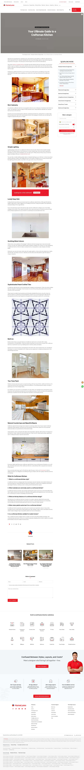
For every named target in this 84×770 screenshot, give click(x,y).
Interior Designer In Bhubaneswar (73, 756)
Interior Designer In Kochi (73, 759)
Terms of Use (53, 714)
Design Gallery (31, 5)
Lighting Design (11, 749)
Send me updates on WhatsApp (64, 124)
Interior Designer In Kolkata (7, 760)
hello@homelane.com (69, 735)
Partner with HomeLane (8, 1)
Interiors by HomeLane (51, 9)
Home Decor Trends (63, 104)
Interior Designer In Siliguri (7, 765)
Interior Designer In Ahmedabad (8, 756)
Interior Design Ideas (71, 710)
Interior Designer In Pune (27, 763)
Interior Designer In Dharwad (41, 757)
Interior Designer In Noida (73, 762)
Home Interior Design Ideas (64, 100)
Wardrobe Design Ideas (63, 89)
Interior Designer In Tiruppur (58, 765)
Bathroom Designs (73, 748)
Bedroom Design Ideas (63, 93)
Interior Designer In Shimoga (66, 763)
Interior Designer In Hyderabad (19, 759)
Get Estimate (33, 712)
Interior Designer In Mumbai (60, 760)
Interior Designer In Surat (17, 765)
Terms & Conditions (54, 716)
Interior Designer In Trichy (68, 765)
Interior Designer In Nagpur (18, 762)
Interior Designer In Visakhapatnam (42, 766)
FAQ (52, 718)
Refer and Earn (16, 1)
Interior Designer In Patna (17, 763)
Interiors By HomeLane (72, 712)
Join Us (22, 1)
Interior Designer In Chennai (19, 757)
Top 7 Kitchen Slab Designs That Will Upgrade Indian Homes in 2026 (46, 565)
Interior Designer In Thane (27, 765)
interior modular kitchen (18, 64)
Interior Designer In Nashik (28, 762)
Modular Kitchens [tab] (13, 752)
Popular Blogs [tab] (13, 744)
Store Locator (71, 1)
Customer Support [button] (63, 1)
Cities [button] (26, 1)
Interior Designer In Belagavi (31, 756)
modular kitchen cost (25, 154)
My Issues (53, 708)
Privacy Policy (33, 714)
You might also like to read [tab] (23, 744)
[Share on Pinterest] (82, 14)
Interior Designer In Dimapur (52, 757)
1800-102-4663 (78, 735)
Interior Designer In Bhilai (52, 756)
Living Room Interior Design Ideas (66, 97)
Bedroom (47, 5)
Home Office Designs (65, 748)
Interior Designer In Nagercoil (8, 762)
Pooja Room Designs (57, 748)
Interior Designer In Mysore (70, 760)
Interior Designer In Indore (29, 759)
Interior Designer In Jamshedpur (50, 759)
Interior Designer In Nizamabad (63, 762)
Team (32, 706)
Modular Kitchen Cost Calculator (36, 721)
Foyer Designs (5, 749)
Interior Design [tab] (6, 752)
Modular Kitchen (38, 5)
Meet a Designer (42, 666)
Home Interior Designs (7, 748)
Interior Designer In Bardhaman (20, 756)
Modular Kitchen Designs (16, 748)
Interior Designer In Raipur (36, 763)
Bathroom (56, 5)
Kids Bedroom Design (40, 748)
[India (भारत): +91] (60, 122)
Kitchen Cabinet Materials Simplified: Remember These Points (67, 80)
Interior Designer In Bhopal (62, 756)
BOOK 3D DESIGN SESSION (67, 130)
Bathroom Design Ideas (63, 107)
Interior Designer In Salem (56, 763)
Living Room (52, 5)
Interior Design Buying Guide (41, 9)
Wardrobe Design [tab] (22, 752)
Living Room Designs (32, 748)
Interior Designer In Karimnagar (62, 759)
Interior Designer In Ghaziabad (63, 757)
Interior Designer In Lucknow (27, 760)
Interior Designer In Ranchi (46, 763)
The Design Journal (23, 9)
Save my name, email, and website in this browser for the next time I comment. (24, 585)
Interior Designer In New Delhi (51, 762)
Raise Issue (53, 706)
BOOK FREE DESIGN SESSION (42, 696)
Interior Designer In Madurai (38, 760)
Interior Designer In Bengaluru (42, 756)
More (60, 5)
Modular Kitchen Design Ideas (42, 27)
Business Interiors (34, 727)
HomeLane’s (43, 470)
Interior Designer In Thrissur (37, 765)
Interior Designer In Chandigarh (8, 757)
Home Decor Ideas (31, 9)
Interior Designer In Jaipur (39, 759)
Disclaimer (33, 729)
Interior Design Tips (60, 9)
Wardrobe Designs (24, 748)
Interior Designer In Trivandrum (8, 766)
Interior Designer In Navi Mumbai (39, 762)
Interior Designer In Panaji (7, 763)
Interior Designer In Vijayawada (30, 766)
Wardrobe (43, 5)
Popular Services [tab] (6, 744)
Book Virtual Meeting (34, 719)
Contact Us (53, 710)
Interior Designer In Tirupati (47, 765)
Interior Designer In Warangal (54, 766)
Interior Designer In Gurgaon (74, 757)
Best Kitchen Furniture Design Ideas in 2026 (30, 564)
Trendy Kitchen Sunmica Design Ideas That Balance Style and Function (15, 565)
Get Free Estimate (75, 10)
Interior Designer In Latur (17, 760)
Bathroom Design (34, 723)
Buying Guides (70, 706)
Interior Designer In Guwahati (8, 759)
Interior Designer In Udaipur (19, 766)
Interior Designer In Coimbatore (30, 757)
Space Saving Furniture (49, 748)
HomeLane (6, 738)
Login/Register (77, 1)
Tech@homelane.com (35, 718)
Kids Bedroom (33, 725)
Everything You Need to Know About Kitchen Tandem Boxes (67, 83)
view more (61, 85)
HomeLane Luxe (26, 5)
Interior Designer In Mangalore (49, 760)
